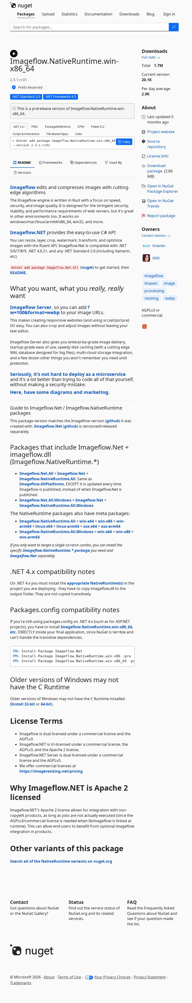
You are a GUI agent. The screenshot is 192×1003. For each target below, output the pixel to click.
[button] (124, 141)
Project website (161, 131)
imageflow (153, 275)
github (112, 420)
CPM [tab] (81, 126)
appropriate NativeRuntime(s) (95, 583)
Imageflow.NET (28, 232)
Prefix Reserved (30, 87)
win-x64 (86, 521)
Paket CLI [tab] (97, 126)
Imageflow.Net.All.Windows (45, 500)
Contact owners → (156, 235)
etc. (13, 632)
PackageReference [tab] (57, 126)
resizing (151, 298)
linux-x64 (43, 526)
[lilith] (146, 258)
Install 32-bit (23, 704)
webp (170, 298)
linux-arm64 (67, 526)
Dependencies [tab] (85, 162)
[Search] (174, 27)
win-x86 (105, 521)
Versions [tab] (24, 172)
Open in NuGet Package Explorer (162, 188)
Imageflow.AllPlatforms (41, 484)
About (49, 977)
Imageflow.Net (48, 426)
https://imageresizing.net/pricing (51, 771)
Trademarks (20, 982)
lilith (156, 258)
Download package (156, 168)
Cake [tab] (78, 134)
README (18, 272)
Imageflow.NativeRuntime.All (47, 478)
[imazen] (146, 245)
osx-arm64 (110, 526)
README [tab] (24, 162)
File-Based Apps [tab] (57, 134)
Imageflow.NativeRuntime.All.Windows (56, 505)
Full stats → (151, 57)
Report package (161, 215)
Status (76, 902)
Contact (19, 902)
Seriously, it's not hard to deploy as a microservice (68, 374)
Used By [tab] (115, 162)
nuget (87, 267)
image (169, 283)
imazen (158, 245)
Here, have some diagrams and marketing (59, 392)
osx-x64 (90, 526)
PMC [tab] (34, 126)
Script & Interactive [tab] (26, 134)
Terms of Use (69, 977)
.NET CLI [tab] (18, 126)
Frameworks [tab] (52, 162)
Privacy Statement (150, 977)
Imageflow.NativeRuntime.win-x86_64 (96, 626)
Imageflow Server (31, 307)
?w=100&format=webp (50, 310)
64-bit (46, 704)
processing (154, 290)
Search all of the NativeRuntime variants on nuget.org (61, 861)
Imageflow (22, 187)
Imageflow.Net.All (36, 473)
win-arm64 (29, 537)
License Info (158, 156)
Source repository (156, 144)
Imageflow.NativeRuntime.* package (56, 550)
